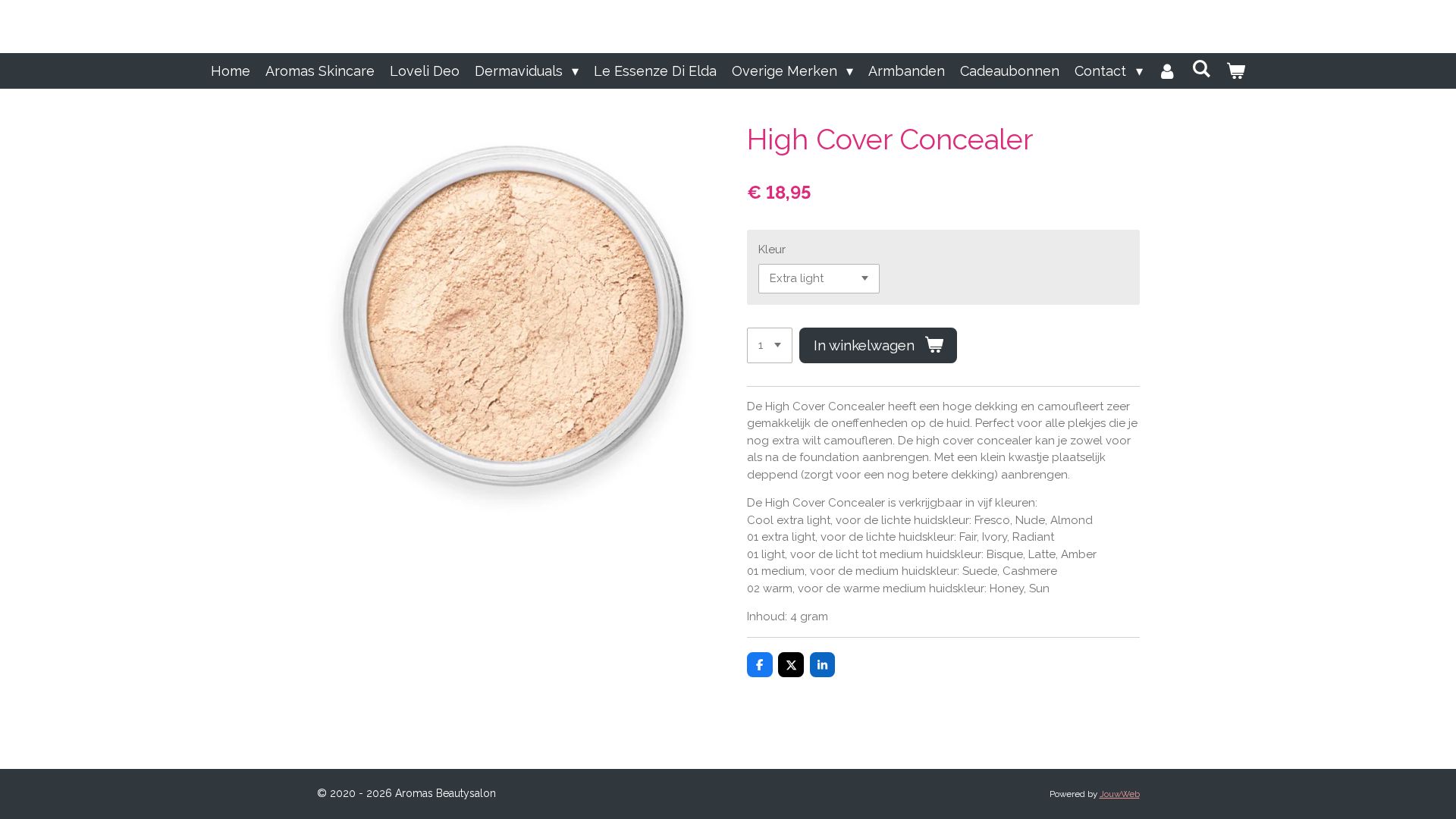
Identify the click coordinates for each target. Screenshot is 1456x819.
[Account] (1167, 71)
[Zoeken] (1202, 68)
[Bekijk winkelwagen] (1236, 71)
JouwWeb (1120, 794)
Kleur (772, 249)
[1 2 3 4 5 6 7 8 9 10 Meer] (769, 345)
